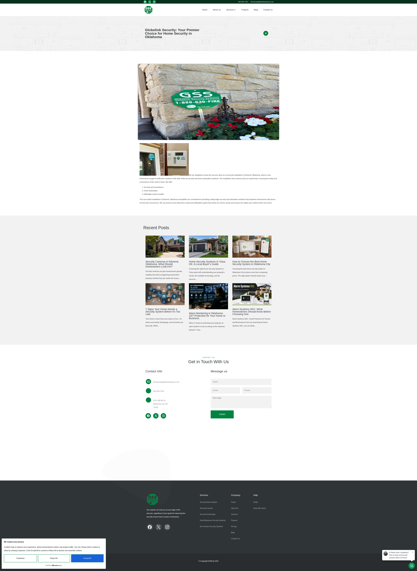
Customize (20, 558)
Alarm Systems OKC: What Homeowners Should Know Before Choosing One (251, 312)
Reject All (54, 558)
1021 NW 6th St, (159, 400)
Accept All (87, 558)
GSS (216, 561)
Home (204, 10)
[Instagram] (163, 416)
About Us (217, 10)
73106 (155, 407)
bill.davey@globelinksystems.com (262, 2)
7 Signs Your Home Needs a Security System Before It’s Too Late (163, 312)
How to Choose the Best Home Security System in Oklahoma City (251, 263)
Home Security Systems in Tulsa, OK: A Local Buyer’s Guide (207, 263)
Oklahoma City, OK (160, 404)
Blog (256, 10)
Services (230, 10)
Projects (244, 10)
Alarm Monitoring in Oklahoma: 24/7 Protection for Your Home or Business (207, 316)
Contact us (268, 10)
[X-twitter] (156, 416)
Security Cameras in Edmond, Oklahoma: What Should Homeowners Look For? (162, 264)
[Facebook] (148, 416)
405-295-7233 (243, 2)
